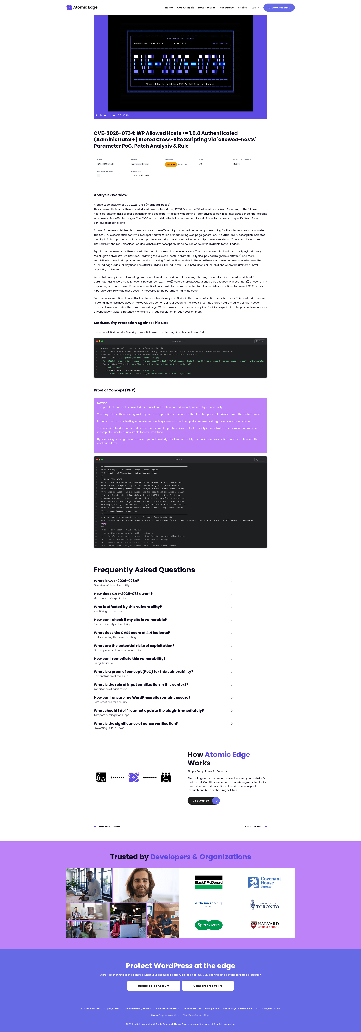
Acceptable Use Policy (167, 1008)
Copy (261, 341)
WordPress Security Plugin (196, 1015)
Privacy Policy (212, 1008)
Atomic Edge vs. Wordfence (237, 1008)
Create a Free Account (154, 986)
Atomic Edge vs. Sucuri (268, 1008)
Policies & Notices (90, 1008)
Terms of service (192, 1008)
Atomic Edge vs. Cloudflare (165, 1015)
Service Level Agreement (138, 1008)
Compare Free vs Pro (208, 986)
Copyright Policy (112, 1008)
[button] (163, 582)
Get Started (201, 800)
